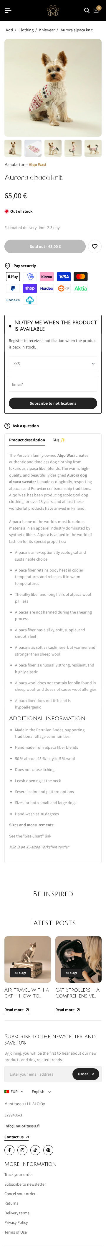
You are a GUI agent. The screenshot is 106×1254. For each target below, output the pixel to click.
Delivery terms (16, 1213)
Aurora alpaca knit (77, 30)
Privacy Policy (16, 1222)
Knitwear (47, 30)
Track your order (18, 1174)
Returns (11, 1203)
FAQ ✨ (58, 440)
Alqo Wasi (37, 164)
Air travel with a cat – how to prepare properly (26, 996)
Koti (9, 30)
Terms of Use (15, 1232)
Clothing (26, 30)
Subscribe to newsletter (25, 1184)
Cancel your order (20, 1193)
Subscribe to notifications (53, 403)
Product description (27, 440)
